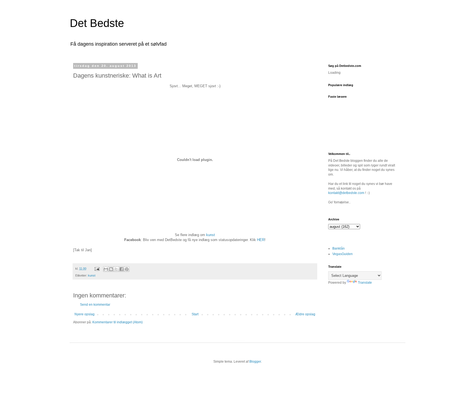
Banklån (338, 248)
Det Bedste (97, 23)
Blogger (255, 361)
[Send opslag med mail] (96, 268)
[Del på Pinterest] (126, 269)
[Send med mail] (106, 269)
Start (195, 314)
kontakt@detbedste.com (346, 193)
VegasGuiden (342, 254)
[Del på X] (116, 269)
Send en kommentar (95, 305)
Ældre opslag (305, 314)
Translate (365, 283)
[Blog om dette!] (111, 269)
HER (260, 240)
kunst (210, 235)
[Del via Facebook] (121, 269)
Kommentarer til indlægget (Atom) (117, 322)
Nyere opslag (84, 314)
